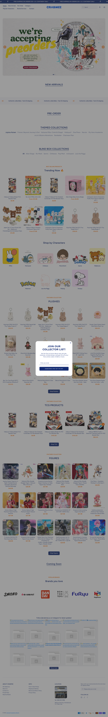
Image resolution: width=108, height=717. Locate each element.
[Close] (70, 343)
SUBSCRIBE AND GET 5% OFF (54, 368)
